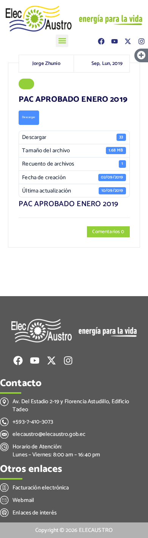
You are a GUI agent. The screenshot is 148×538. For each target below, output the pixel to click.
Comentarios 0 (108, 231)
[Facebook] (101, 41)
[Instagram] (141, 41)
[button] (62, 41)
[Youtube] (114, 41)
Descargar (28, 117)
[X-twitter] (127, 41)
